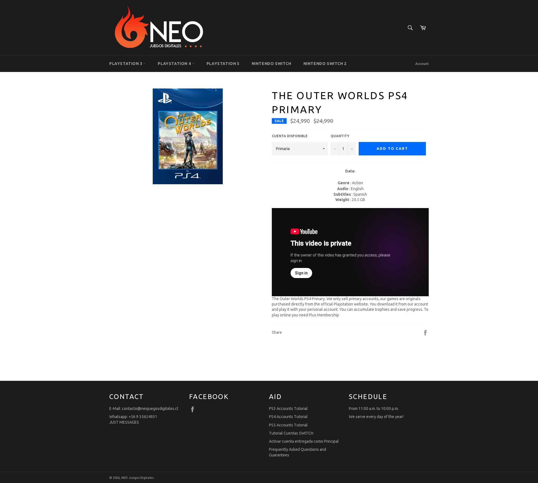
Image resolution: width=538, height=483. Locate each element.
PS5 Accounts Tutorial (288, 425)
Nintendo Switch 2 (325, 63)
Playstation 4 (175, 63)
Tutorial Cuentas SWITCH (291, 433)
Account (422, 64)
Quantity (340, 136)
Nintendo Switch (271, 63)
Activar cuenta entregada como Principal (304, 441)
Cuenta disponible (290, 136)
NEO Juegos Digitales (137, 477)
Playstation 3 (126, 63)
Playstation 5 (223, 63)
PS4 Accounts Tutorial (288, 416)
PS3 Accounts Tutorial (288, 408)
